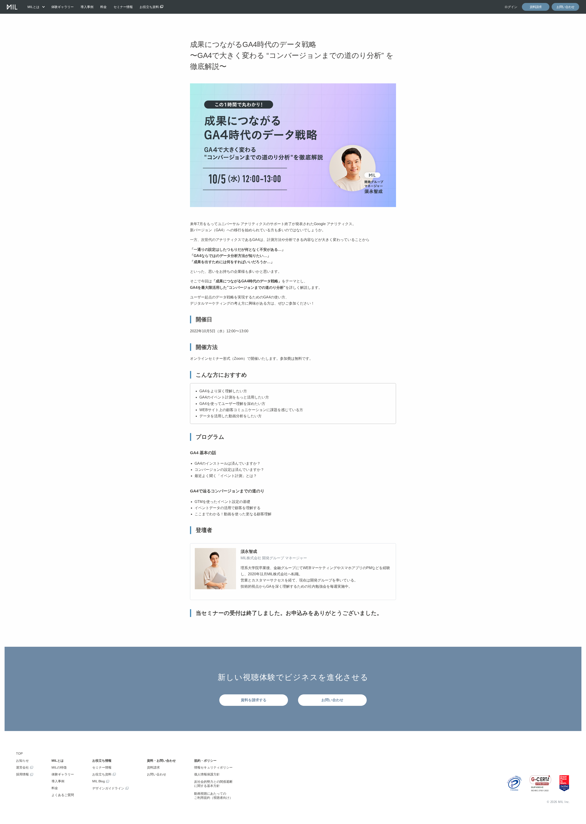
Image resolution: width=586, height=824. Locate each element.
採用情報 (22, 774)
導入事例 (87, 7)
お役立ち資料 (149, 7)
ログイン (511, 6)
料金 (103, 7)
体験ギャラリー (62, 7)
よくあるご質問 (63, 795)
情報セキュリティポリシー (213, 767)
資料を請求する (253, 700)
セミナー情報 (123, 7)
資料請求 (536, 7)
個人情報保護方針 (207, 774)
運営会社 (22, 767)
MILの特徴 (59, 767)
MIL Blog (98, 781)
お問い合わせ (565, 7)
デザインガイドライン (108, 788)
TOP (19, 753)
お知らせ (22, 760)
